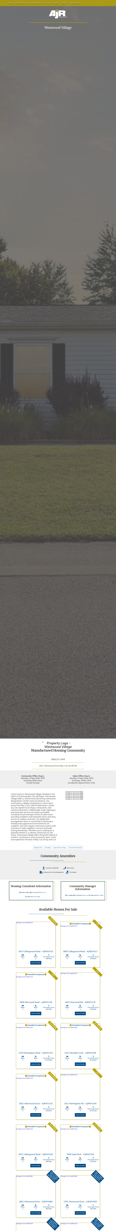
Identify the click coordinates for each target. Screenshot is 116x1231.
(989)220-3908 (98, 895)
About (55, 3)
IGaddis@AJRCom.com (81, 895)
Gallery (64, 3)
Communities (20, 3)
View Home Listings (60, 847)
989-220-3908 (35, 896)
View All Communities (75, 847)
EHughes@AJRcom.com (39, 892)
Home (10, 3)
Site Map (47, 847)
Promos (48, 3)
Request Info (74, 3)
